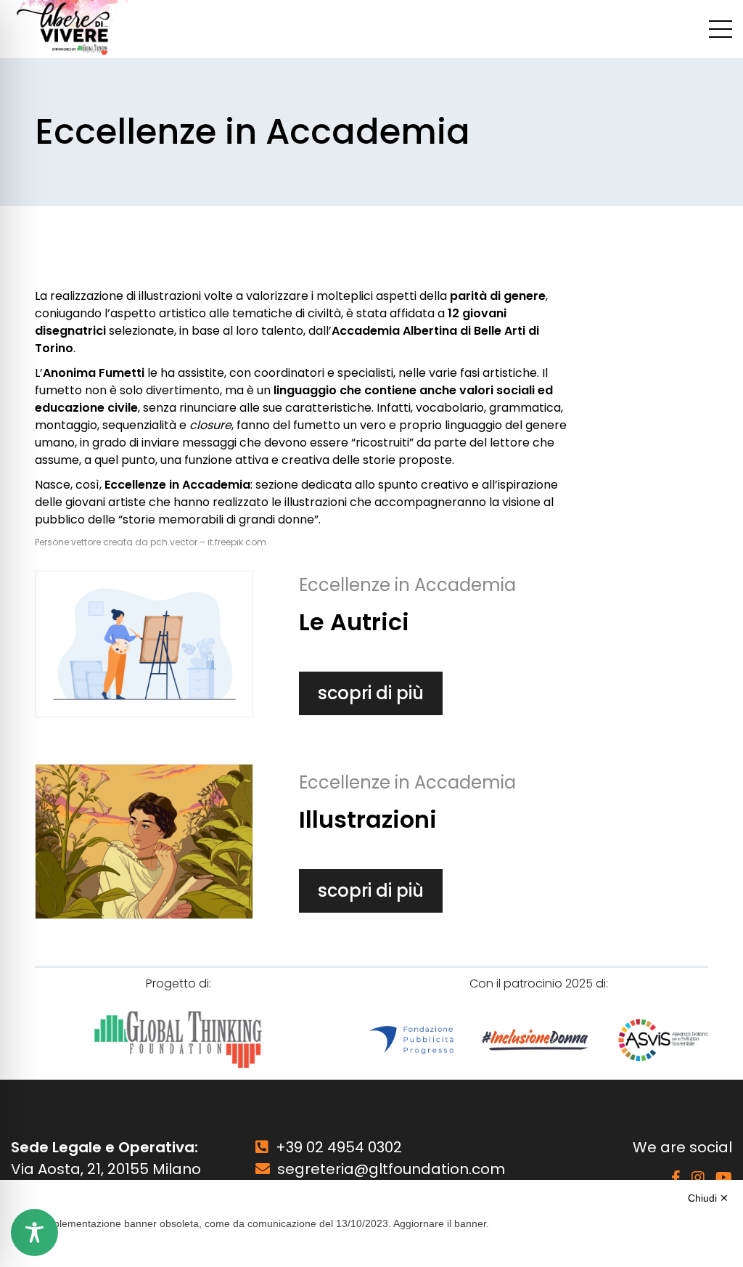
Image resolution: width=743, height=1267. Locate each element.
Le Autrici (354, 622)
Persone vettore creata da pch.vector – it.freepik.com (150, 542)
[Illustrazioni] (144, 842)
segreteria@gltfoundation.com (391, 1169)
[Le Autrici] (144, 644)
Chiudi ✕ (708, 1198)
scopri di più (371, 693)
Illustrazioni (368, 819)
